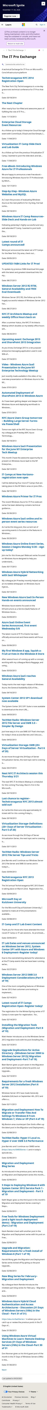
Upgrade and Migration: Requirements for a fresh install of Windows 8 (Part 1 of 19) (22, 1251)
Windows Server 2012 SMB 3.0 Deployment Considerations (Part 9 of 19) (22, 977)
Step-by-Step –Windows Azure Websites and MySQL (19, 193)
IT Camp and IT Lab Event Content (22, 924)
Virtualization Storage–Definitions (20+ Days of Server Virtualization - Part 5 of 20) (22, 826)
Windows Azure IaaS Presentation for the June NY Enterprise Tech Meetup (22, 449)
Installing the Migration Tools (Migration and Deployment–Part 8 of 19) (22, 1028)
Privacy (15, 1400)
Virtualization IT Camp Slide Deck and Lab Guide (21, 145)
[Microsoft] (23, 24)
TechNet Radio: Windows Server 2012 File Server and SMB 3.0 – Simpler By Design (20, 723)
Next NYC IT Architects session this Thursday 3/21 (22, 775)
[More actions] (43, 50)
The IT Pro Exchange (16, 50)
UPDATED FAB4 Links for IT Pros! (21, 263)
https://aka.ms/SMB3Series (14, 1149)
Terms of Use (30, 1403)
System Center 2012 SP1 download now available (22, 699)
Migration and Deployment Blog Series (18, 1164)
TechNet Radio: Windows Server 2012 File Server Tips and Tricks (20, 853)
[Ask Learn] (39, 50)
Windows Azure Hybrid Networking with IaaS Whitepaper (22, 573)
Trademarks (6, 1407)
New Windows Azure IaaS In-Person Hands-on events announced (23, 599)
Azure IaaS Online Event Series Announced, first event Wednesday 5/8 (19, 625)
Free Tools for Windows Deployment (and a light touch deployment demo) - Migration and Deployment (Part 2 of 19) (23, 1221)
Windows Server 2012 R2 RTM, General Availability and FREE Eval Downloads (19, 289)
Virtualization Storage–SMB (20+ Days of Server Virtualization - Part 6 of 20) (23, 748)
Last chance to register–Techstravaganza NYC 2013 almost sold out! (22, 801)
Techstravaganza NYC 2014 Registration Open (18, 79)
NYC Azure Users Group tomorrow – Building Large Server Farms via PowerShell (22, 421)
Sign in (42, 25)
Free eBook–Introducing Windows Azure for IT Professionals (22, 167)
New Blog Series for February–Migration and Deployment (20, 1278)
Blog (32, 1397)
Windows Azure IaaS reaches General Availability (19, 677)
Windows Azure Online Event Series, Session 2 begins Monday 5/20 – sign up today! (23, 546)
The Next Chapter (12, 103)
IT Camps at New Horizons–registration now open (18, 476)
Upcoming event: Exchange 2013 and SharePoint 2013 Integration (21, 341)
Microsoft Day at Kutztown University (14, 900)
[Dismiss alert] (43, 3)
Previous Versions (21, 1397)
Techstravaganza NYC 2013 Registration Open (18, 878)
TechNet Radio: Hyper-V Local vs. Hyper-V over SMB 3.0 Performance (22, 1139)
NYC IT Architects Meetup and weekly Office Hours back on (19, 315)
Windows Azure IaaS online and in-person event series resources (22, 520)
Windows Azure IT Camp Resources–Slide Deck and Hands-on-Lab (23, 218)
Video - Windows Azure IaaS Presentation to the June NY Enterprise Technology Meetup (20, 367)
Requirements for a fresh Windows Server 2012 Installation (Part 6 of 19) (22, 1084)
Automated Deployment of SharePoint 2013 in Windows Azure (22, 394)
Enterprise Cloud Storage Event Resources (16, 123)
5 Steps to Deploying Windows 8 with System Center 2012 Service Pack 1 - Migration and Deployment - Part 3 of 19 (23, 1189)
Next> (4, 1370)
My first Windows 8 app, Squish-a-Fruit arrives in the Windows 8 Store (23, 652)
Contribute (6, 1400)
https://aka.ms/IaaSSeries (13, 1319)
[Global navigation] (2, 25)
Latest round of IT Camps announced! (13, 243)
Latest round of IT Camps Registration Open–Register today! (22, 1004)
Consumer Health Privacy (11, 1403)
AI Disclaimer (7, 1397)
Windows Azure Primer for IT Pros (22, 496)
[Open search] (36, 25)
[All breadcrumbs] (4, 50)
